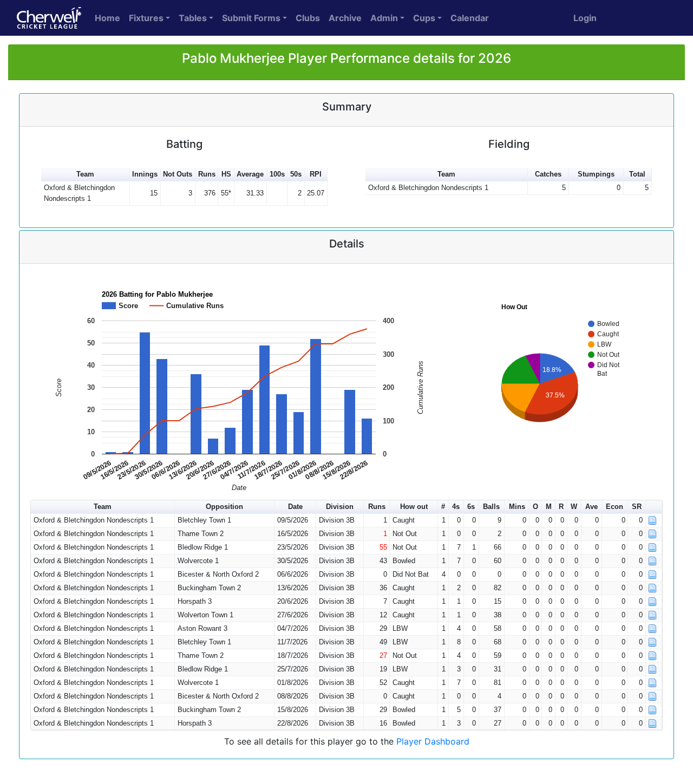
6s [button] (471, 507)
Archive (345, 17)
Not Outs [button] (177, 174)
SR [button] (637, 507)
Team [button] (85, 174)
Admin (384, 17)
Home (107, 17)
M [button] (549, 507)
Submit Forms (251, 17)
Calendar (469, 17)
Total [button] (637, 174)
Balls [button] (491, 507)
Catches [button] (548, 174)
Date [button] (295, 507)
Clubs (308, 17)
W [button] (574, 507)
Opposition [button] (224, 507)
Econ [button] (614, 507)
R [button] (561, 507)
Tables (193, 17)
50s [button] (296, 174)
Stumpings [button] (596, 174)
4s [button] (456, 507)
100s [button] (277, 174)
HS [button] (226, 174)
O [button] (535, 507)
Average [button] (250, 174)
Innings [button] (145, 174)
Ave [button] (591, 507)
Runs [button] (206, 174)
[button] (654, 507)
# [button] (443, 507)
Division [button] (340, 507)
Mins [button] (517, 507)
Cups (424, 17)
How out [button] (414, 507)
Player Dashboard (432, 741)
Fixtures (146, 17)
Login (585, 17)
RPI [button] (316, 174)
